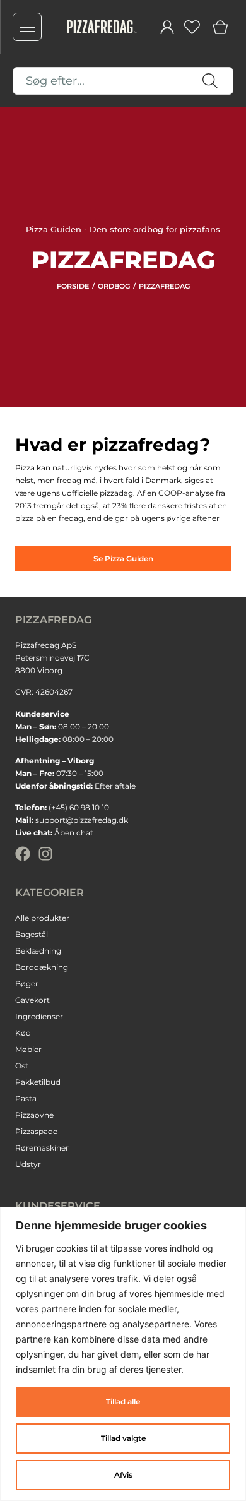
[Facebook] (22, 853)
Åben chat (73, 832)
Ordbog (114, 286)
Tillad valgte (123, 1438)
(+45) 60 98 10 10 (79, 807)
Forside (73, 286)
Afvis (123, 1475)
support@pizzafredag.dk (81, 820)
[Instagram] (45, 853)
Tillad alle (123, 1401)
